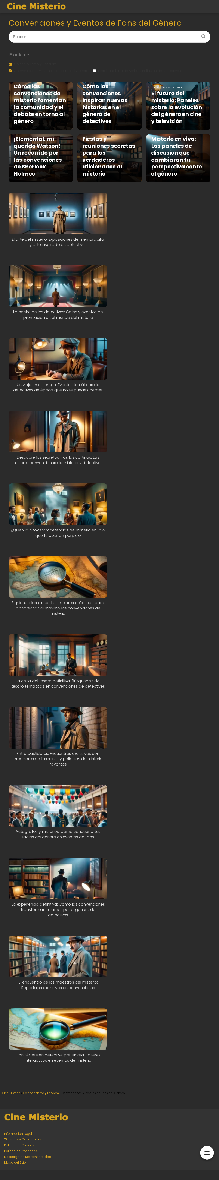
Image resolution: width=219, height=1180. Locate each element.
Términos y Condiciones (22, 1139)
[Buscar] (202, 35)
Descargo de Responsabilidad (27, 1157)
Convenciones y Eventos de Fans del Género (51, 70)
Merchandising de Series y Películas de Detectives (139, 70)
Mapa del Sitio (15, 1162)
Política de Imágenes (20, 1151)
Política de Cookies (19, 1145)
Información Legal (18, 1134)
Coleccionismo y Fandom (35, 64)
